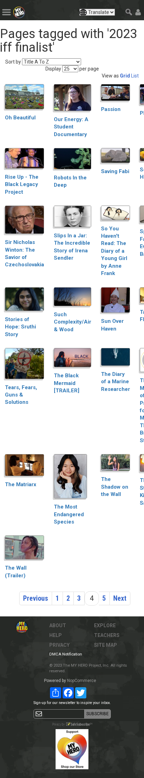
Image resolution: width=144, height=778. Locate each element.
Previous (35, 598)
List (135, 76)
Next (120, 598)
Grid (125, 76)
